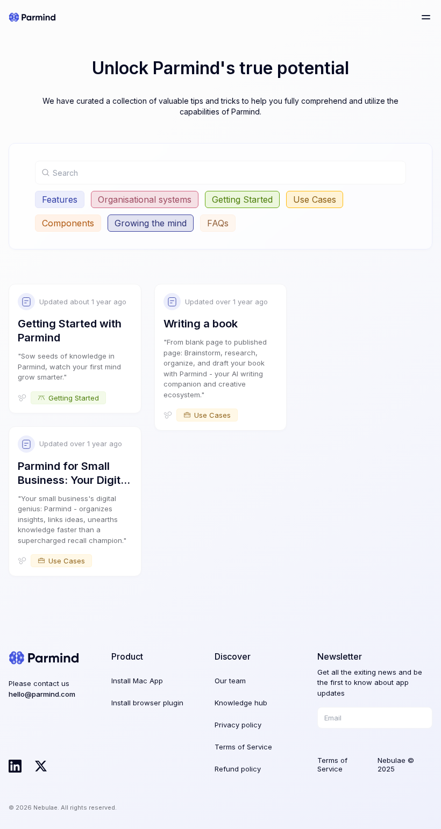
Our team (230, 680)
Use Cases (314, 199)
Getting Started (242, 199)
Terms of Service (243, 746)
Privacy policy (238, 724)
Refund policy (238, 768)
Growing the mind (151, 223)
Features (59, 199)
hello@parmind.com (42, 694)
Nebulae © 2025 (396, 764)
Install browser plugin (147, 702)
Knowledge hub (241, 702)
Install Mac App (137, 680)
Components (68, 223)
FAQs (218, 223)
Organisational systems (144, 199)
